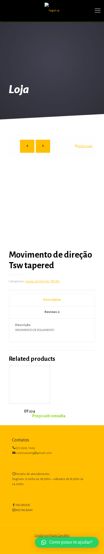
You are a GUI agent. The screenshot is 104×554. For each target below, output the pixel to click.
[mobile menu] (96, 10)
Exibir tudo (85, 146)
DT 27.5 (29, 411)
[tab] (52, 300)
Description (52, 299)
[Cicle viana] (52, 11)
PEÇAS (55, 281)
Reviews (52, 312)
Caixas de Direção (37, 281)
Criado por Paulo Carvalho (52, 535)
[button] (67, 542)
